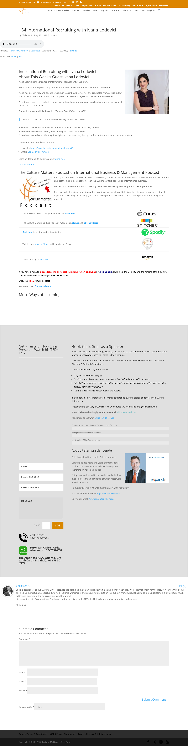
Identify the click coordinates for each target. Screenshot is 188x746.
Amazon (44, 259)
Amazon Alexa (41, 244)
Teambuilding (124, 6)
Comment (24, 639)
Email (13, 56)
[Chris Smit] (8, 595)
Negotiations (87, 6)
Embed (73, 50)
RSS (20, 56)
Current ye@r (26, 707)
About (125, 10)
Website (23, 690)
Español (105, 10)
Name (22, 672)
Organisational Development (157, 6)
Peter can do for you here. (101, 498)
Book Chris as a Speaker (58, 10)
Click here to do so (126, 412)
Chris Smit (27, 35)
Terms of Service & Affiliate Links (94, 734)
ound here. (60, 158)
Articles (86, 10)
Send (58, 525)
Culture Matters (26, 164)
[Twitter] (184, 586)
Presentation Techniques (105, 6)
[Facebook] (180, 586)
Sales (77, 6)
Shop (137, 10)
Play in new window (18, 50)
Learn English (148, 10)
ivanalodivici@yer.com (38, 151)
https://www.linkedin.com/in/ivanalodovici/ (51, 148)
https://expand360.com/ (108, 493)
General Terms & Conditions (33, 734)
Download (35, 50)
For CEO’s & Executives (60, 6)
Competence (137, 6)
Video (95, 10)
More (114, 10)
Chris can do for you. (105, 417)
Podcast (76, 10)
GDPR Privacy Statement (62, 734)
